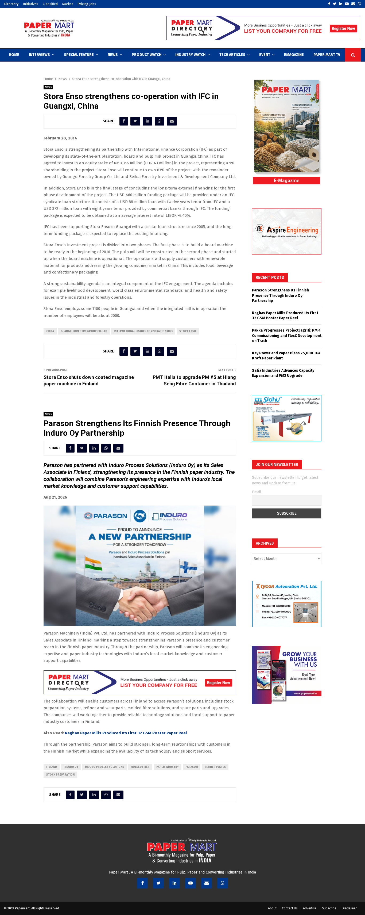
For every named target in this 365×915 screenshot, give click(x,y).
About (272, 908)
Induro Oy (71, 767)
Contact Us (290, 908)
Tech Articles (232, 54)
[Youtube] (190, 883)
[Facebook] (142, 883)
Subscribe (329, 908)
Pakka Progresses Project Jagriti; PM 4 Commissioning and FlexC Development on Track (286, 335)
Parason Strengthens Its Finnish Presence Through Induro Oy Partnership (280, 295)
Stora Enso (187, 331)
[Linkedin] (174, 883)
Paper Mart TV (326, 54)
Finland (51, 767)
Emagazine (294, 54)
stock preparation (60, 774)
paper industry (167, 767)
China (50, 331)
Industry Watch (190, 54)
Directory (11, 4)
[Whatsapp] (222, 883)
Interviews (39, 54)
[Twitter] (158, 883)
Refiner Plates (215, 767)
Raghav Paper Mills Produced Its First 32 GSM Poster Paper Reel (126, 733)
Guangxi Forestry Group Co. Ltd (84, 331)
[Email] (206, 883)
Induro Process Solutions (104, 767)
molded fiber (140, 767)
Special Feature (79, 54)
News (113, 54)
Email (256, 492)
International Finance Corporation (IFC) (143, 331)
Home (14, 54)
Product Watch (146, 54)
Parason (191, 767)
